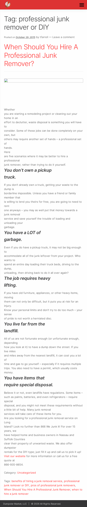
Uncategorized (26, 472)
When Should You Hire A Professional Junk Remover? (41, 55)
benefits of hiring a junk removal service (37, 481)
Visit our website (14, 456)
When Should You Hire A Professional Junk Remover (37, 489)
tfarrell (44, 37)
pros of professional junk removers (53, 485)
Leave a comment (63, 37)
